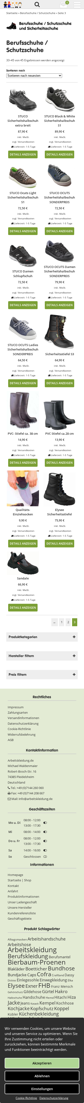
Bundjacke (17, 974)
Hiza (71, 997)
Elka (70, 980)
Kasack (35, 1003)
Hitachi (60, 997)
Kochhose (65, 1003)
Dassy (69, 975)
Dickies (12, 980)
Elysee (16, 985)
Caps (31, 974)
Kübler (13, 1014)
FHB (44, 985)
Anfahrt (13, 891)
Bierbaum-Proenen (37, 962)
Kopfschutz (41, 1008)
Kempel (47, 1003)
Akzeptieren (42, 1063)
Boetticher (36, 969)
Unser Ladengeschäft (22, 902)
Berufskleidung (28, 956)
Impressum (16, 707)
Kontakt (13, 886)
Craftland (58, 975)
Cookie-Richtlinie (26, 1097)
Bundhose (61, 968)
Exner (31, 986)
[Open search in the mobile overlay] (37, 4)
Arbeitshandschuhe (47, 939)
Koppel (61, 1008)
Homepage (15, 875)
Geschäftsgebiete (20, 918)
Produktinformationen (23, 896)
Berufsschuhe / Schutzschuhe (37, 13)
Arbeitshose (19, 944)
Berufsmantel (59, 957)
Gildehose (32, 991)
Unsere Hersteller (20, 907)
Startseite (12, 13)
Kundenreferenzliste (22, 913)
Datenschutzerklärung (53, 1097)
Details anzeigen (23, 154)
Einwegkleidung (53, 980)
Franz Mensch (62, 986)
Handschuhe (34, 997)
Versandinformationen (23, 718)
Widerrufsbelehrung (21, 734)
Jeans (25, 1003)
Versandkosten (26, 141)
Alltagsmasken (17, 939)
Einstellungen (42, 1089)
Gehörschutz (15, 992)
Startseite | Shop (19, 880)
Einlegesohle (28, 980)
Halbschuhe (15, 997)
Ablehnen (42, 1076)
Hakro (61, 991)
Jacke (14, 1002)
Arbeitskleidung (32, 949)
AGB (11, 740)
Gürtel (48, 991)
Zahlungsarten (18, 712)
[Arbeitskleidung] (12, 4)
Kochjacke (19, 1008)
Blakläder (16, 969)
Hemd (50, 998)
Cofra (44, 974)
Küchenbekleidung (39, 1014)
